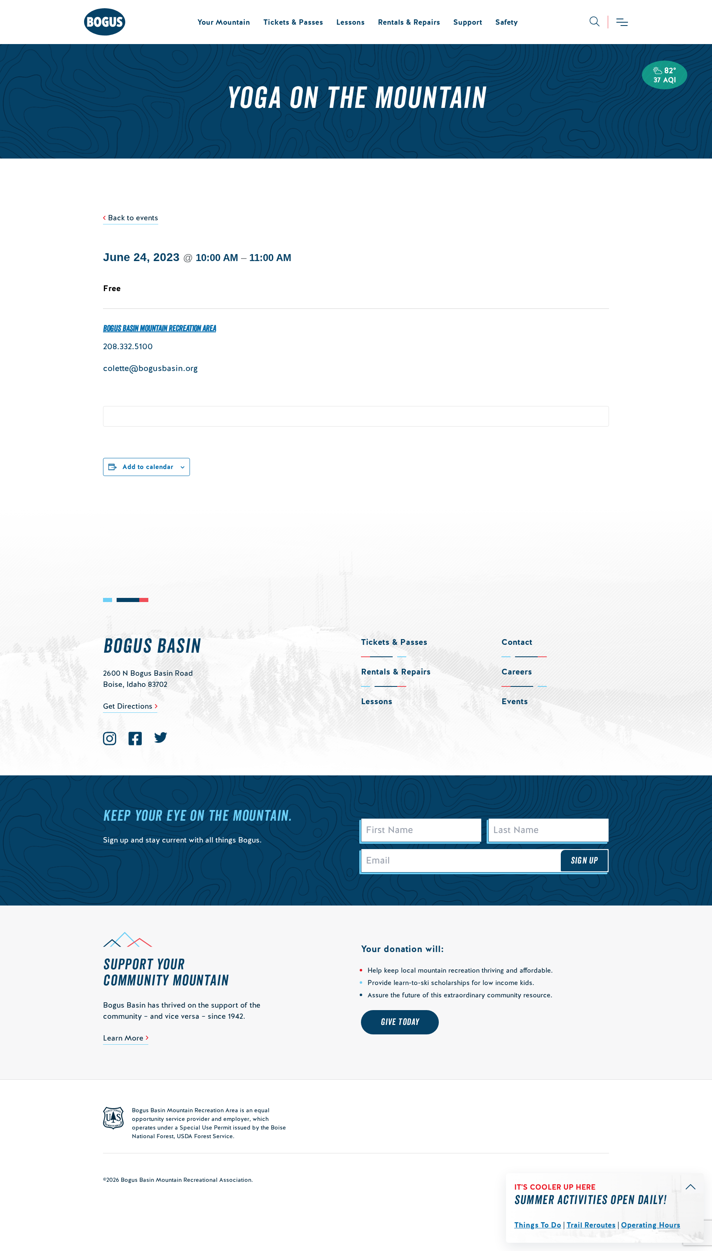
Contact (516, 642)
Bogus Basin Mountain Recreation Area (159, 328)
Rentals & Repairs (409, 22)
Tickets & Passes (293, 22)
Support (467, 22)
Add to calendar (147, 466)
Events (514, 701)
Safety (506, 22)
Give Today (400, 1022)
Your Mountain (223, 22)
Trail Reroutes (591, 1225)
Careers (516, 671)
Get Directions (127, 706)
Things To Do (537, 1225)
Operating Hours (650, 1225)
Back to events (133, 217)
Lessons (350, 22)
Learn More (123, 1038)
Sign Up (584, 860)
